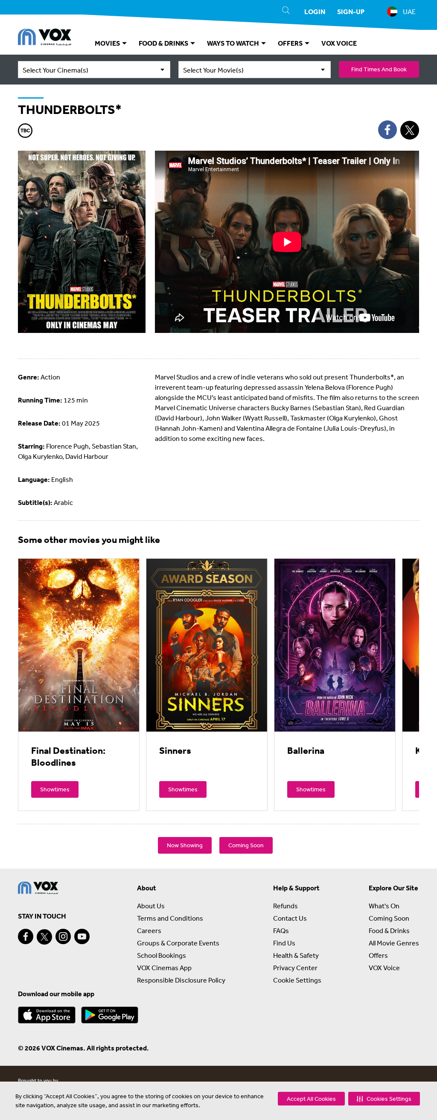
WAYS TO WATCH (233, 43)
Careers (149, 930)
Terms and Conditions (170, 918)
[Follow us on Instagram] (63, 936)
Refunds (285, 905)
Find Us (284, 943)
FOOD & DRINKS (164, 43)
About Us (151, 905)
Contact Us (290, 918)
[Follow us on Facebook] (25, 936)
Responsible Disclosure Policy (181, 980)
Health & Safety (296, 955)
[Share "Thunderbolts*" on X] (409, 130)
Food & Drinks (389, 930)
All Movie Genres (394, 943)
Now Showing (185, 845)
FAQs (281, 930)
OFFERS (291, 43)
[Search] (286, 11)
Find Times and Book (379, 69)
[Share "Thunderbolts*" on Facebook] (387, 129)
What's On (384, 905)
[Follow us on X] (44, 937)
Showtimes (55, 789)
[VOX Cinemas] (44, 38)
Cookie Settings (297, 980)
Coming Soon (246, 845)
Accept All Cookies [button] (311, 1098)
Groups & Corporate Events (178, 943)
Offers (378, 955)
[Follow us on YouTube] (82, 936)
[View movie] (78, 645)
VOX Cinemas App (164, 967)
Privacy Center (295, 967)
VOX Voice (384, 967)
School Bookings (161, 955)
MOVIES (108, 43)
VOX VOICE (339, 43)
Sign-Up (350, 11)
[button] (384, 1098)
